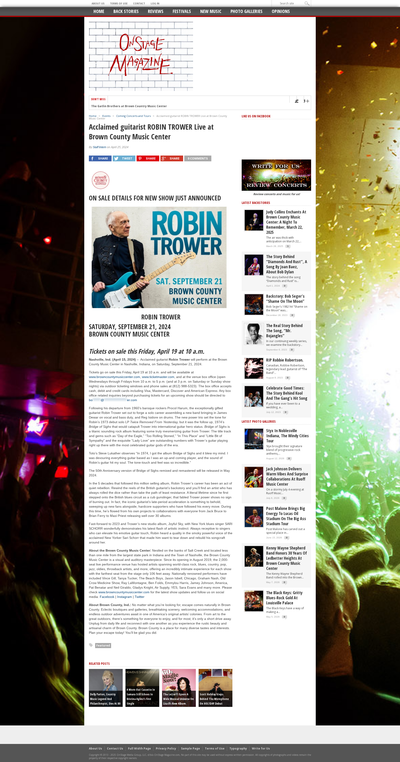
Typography (238, 748)
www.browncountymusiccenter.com (114, 377)
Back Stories (126, 11)
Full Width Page (139, 748)
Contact (139, 3)
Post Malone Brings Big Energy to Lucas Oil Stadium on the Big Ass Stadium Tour (286, 516)
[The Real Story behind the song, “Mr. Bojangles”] (254, 334)
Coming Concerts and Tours (133, 116)
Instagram (124, 597)
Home (99, 11)
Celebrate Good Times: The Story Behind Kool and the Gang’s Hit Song (286, 393)
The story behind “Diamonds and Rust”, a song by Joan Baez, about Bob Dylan (286, 264)
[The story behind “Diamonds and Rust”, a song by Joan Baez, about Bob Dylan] (254, 265)
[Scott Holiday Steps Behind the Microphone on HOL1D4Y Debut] (215, 687)
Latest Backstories (256, 202)
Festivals (182, 11)
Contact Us (115, 748)
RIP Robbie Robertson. (284, 359)
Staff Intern (99, 147)
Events (106, 116)
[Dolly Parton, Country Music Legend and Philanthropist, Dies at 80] (106, 687)
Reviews (155, 11)
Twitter (139, 597)
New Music (210, 11)
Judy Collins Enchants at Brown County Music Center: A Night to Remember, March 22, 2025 (286, 222)
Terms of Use (119, 3)
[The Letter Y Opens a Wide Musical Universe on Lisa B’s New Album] (179, 687)
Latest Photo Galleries (259, 421)
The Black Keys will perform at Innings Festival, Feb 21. (131, 106)
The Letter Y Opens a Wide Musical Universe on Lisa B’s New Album (178, 699)
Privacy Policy (166, 748)
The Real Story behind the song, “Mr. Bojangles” (284, 330)
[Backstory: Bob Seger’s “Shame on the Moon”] (254, 304)
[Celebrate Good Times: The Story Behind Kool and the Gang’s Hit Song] (254, 396)
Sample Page (190, 748)
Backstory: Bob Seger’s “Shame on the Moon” (285, 299)
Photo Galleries (246, 11)
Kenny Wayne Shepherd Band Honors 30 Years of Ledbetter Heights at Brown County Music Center (286, 558)
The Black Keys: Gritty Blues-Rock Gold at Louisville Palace (284, 597)
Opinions (281, 11)
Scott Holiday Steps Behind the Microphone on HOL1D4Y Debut (214, 699)
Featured (103, 645)
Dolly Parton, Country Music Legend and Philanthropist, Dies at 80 (105, 699)
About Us (98, 3)
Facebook (107, 597)
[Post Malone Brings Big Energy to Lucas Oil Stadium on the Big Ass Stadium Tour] (254, 516)
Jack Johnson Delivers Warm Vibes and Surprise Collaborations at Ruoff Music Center (287, 476)
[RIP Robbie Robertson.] (254, 368)
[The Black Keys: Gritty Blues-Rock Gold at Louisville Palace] (254, 601)
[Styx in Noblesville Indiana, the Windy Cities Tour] (254, 439)
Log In (155, 3)
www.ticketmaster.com (158, 377)
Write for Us (261, 748)
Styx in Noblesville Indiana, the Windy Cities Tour (287, 435)
